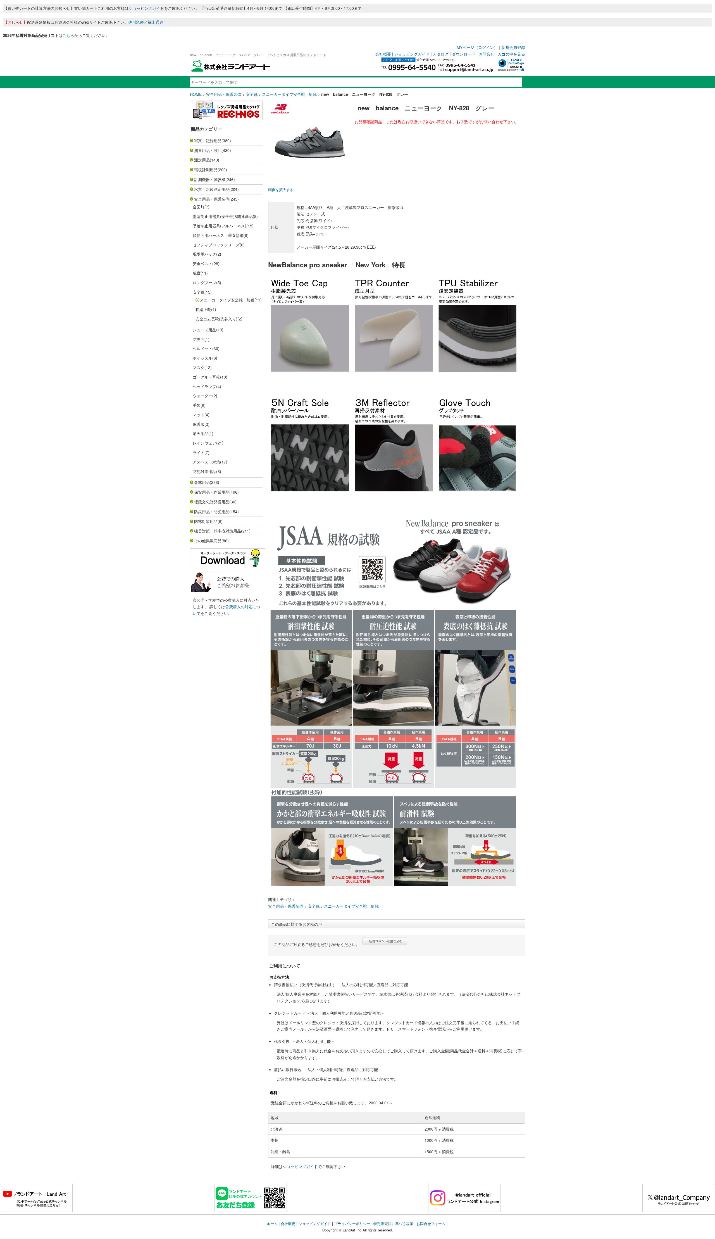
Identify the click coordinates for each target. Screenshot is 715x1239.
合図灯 (198, 207)
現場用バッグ (204, 254)
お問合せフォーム (430, 1223)
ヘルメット (202, 348)
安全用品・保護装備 (223, 94)
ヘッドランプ (204, 386)
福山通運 (155, 22)
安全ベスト (202, 263)
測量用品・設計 (207, 150)
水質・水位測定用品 (211, 189)
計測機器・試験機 (209, 179)
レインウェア (204, 443)
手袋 (197, 405)
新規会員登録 (513, 47)
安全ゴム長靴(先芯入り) (216, 319)
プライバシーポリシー (352, 1223)
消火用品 (200, 433)
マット (198, 414)
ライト (198, 452)
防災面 (198, 339)
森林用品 (202, 482)
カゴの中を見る (511, 54)
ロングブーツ (204, 282)
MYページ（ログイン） (477, 47)
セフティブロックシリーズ (216, 245)
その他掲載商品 (207, 540)
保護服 (198, 424)
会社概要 (383, 54)
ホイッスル (202, 358)
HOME (196, 94)
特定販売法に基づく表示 (393, 1223)
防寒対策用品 (206, 521)
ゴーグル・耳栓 (206, 377)
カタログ (441, 54)
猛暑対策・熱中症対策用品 (217, 531)
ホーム (272, 1223)
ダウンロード (463, 54)
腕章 (197, 273)
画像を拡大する (281, 189)
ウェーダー (202, 395)
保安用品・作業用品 (211, 492)
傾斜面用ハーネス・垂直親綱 (218, 235)
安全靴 (252, 94)
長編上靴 (203, 309)
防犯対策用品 (204, 471)
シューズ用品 (204, 329)
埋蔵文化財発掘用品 (211, 502)
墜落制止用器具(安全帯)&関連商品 (223, 216)
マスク (198, 367)
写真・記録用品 (207, 140)
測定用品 (202, 160)
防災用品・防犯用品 (211, 511)
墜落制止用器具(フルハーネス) (219, 226)
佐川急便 (136, 22)
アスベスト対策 (206, 462)
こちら (68, 35)
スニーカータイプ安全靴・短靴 (289, 94)
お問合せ (486, 54)
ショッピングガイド (146, 8)
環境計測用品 (206, 169)
